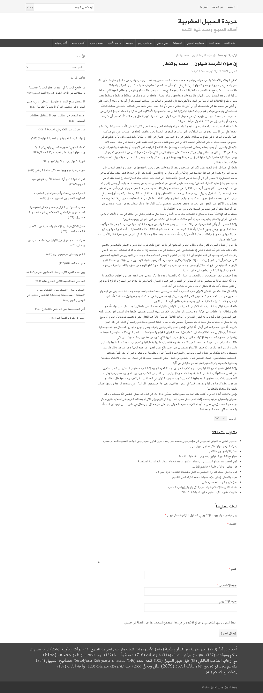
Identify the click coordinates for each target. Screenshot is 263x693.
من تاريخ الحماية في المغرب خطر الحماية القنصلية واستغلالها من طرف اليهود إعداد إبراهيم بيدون (57, 90)
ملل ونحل (162, 43)
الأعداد (80, 56)
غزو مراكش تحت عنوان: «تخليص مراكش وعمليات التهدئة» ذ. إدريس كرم (196, 472)
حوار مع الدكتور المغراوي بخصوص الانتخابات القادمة (208, 456)
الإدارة (218, 71)
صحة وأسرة (97, 43)
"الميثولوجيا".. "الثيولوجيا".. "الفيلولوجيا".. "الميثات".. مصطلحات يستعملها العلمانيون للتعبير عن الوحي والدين (56, 295)
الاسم (233, 569)
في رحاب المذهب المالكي (214, 660)
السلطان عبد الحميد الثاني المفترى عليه (63, 281)
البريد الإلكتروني (227, 585)
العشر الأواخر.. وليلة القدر (223, 451)
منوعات (98, 666)
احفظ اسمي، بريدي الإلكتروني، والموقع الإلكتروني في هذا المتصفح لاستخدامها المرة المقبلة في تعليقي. (180, 623)
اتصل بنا (204, 7)
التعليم (127, 649)
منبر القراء (120, 666)
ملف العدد (214, 43)
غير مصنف (222, 55)
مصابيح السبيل (195, 43)
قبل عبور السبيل (171, 660)
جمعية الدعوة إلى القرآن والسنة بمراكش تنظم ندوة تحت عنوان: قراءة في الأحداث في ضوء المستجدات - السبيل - (56, 212)
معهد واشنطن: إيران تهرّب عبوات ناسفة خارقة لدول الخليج (204, 477)
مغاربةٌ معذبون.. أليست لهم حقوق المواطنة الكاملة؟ (209, 492)
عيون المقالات (92, 655)
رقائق (199, 655)
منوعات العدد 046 (75, 263)
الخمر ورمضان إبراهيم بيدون (69, 254)
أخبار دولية (61, 43)
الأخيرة (144, 649)
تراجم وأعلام (39, 649)
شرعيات (177, 43)
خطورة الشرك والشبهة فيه (70, 317)
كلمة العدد (229, 43)
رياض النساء (176, 655)
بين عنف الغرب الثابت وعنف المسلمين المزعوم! (59, 272)
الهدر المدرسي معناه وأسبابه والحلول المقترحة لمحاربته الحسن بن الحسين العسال (59, 196)
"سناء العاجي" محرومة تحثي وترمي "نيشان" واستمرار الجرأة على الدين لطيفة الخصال (60, 150)
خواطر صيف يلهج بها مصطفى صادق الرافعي (60, 170)
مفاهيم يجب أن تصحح (216, 666)
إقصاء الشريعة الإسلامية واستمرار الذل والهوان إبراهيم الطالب (202, 487)
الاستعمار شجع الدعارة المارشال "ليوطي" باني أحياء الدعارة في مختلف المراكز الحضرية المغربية (56, 104)
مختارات (83, 661)
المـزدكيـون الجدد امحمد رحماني (219, 482)
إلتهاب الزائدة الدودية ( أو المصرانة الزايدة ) (61, 138)
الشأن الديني (110, 649)
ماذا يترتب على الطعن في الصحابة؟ (65, 129)
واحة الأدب (114, 43)
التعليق (232, 524)
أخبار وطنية (78, 43)
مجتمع (129, 43)
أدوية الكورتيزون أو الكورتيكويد (67, 161)
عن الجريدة (217, 7)
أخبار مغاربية (196, 649)
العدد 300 (220, 418)
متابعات (118, 661)
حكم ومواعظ (221, 655)
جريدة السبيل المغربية (208, 21)
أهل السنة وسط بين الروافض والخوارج (63, 309)
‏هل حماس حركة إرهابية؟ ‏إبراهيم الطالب (214, 466)
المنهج (91, 649)
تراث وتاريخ (145, 43)
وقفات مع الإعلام (221, 672)
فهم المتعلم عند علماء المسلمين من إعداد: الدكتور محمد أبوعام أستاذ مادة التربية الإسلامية (187, 461)
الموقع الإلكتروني (227, 601)
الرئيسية (231, 7)
